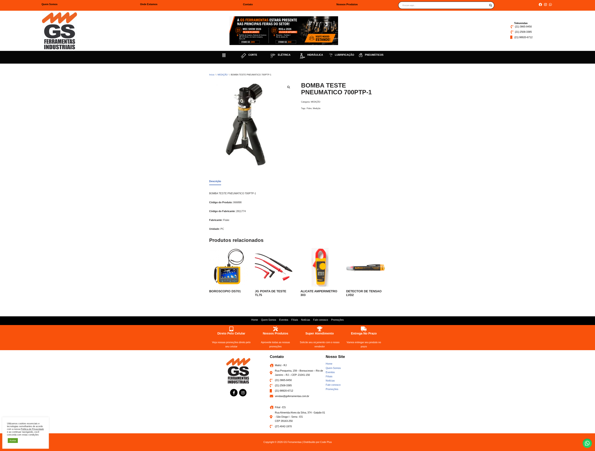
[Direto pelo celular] (231, 329)
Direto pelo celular (231, 333)
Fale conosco (320, 320)
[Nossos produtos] (275, 329)
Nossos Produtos (347, 4)
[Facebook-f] (234, 392)
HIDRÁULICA (315, 55)
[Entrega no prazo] (363, 329)
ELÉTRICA (284, 55)
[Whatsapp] (550, 4)
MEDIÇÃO (223, 74)
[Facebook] (540, 4)
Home (254, 320)
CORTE (252, 55)
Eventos (283, 320)
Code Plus (326, 442)
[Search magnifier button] (490, 5)
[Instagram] (545, 4)
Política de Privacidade (32, 429)
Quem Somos (49, 4)
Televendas (521, 23)
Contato (248, 4)
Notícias (305, 320)
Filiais (294, 320)
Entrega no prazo (364, 333)
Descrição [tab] (215, 181)
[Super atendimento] (319, 329)
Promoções (337, 320)
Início (211, 74)
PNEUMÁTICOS (374, 55)
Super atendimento (319, 333)
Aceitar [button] (13, 440)
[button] (224, 55)
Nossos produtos (275, 333)
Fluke (309, 108)
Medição (316, 108)
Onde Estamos (148, 4)
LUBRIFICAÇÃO (344, 55)
